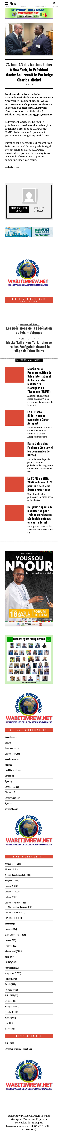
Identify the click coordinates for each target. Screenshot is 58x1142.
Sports (8, 1017)
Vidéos (7, 1028)
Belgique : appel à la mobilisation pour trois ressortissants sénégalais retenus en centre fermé (40, 514)
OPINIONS (9, 978)
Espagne (8, 929)
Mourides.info (10, 737)
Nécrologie (9, 967)
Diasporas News (11, 912)
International (10, 951)
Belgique (8, 880)
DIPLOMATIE (10, 918)
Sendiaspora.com (12, 786)
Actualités (9, 863)
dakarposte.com (12, 748)
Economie (9, 923)
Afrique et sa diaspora (17, 907)
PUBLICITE (9, 995)
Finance (8, 940)
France (7, 945)
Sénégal (8, 1006)
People (7, 984)
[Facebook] (54, 3)
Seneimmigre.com (12, 797)
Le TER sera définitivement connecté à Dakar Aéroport (38, 417)
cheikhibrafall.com (12, 770)
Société (8, 1012)
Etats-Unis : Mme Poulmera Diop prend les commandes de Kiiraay (40, 449)
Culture (8, 897)
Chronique (9, 891)
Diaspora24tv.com (12, 753)
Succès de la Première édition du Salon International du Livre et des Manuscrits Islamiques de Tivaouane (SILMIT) (39, 380)
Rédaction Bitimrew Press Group (18, 1048)
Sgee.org (8, 781)
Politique (8, 989)
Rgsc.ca (8, 803)
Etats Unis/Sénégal (13, 934)
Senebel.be (9, 775)
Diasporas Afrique (12, 902)
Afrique (8, 869)
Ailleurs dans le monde (14, 874)
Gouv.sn (8, 742)
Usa (6, 1023)
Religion (8, 1001)
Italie (7, 956)
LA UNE (8, 962)
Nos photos (9, 973)
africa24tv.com (11, 808)
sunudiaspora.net (12, 759)
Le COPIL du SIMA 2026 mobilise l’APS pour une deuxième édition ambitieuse (39, 484)
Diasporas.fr (10, 792)
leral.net (8, 764)
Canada (8, 886)
